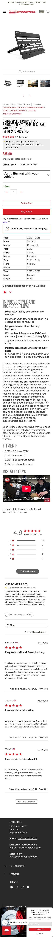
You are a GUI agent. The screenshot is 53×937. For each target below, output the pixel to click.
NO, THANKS (40, 933)
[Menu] (4, 11)
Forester (37, 104)
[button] (42, 11)
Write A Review (27, 571)
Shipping (6, 159)
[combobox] (36, 632)
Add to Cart (26, 203)
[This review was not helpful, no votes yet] (45, 688)
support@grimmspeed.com (25, 847)
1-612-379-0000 (27, 838)
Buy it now (26, 211)
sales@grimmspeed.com (23, 856)
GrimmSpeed (9, 164)
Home (6, 104)
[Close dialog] (51, 909)
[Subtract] (6, 192)
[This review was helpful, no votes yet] (40, 688)
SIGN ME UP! (40, 929)
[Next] (30, 96)
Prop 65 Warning (24, 285)
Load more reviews (26, 801)
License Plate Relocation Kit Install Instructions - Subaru (22, 510)
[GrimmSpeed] (22, 12)
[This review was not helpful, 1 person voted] (45, 789)
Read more (22, 678)
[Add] (21, 192)
